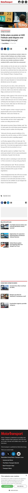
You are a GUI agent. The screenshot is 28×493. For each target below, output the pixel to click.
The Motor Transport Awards (11, 463)
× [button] (26, 475)
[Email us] (19, 454)
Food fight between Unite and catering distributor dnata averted (18, 226)
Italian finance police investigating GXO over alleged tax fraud (16, 244)
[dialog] (14, 483)
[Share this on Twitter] (5, 49)
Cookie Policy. (18, 483)
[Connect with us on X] (8, 454)
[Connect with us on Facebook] (3, 454)
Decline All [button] (20, 486)
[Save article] (26, 49)
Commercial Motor (8, 460)
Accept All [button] (7, 486)
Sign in (7, 45)
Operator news (5, 32)
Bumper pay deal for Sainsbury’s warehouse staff (18, 295)
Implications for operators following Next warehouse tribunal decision (17, 235)
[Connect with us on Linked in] (13, 454)
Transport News (7, 468)
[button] (14, 490)
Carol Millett (5, 43)
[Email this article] (11, 49)
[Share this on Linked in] (8, 49)
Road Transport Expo (8, 465)
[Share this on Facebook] (2, 49)
